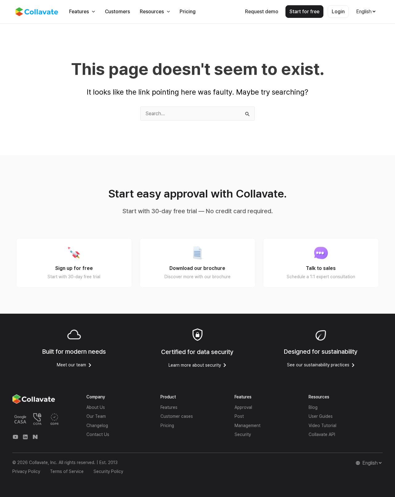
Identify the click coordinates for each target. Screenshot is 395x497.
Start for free (304, 11)
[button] (92, 11)
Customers (117, 11)
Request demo (261, 11)
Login (338, 11)
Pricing (188, 11)
